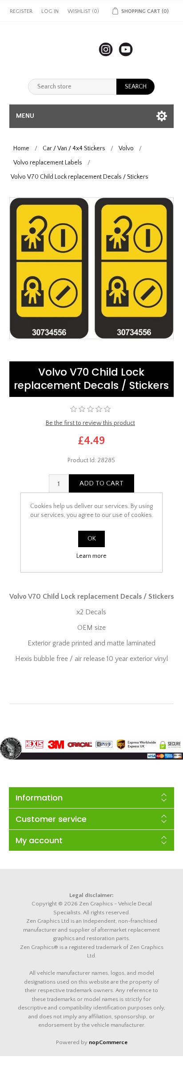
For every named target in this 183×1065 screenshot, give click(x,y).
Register (21, 11)
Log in (50, 11)
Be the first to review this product (90, 423)
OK (92, 538)
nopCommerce (108, 1042)
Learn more (91, 556)
